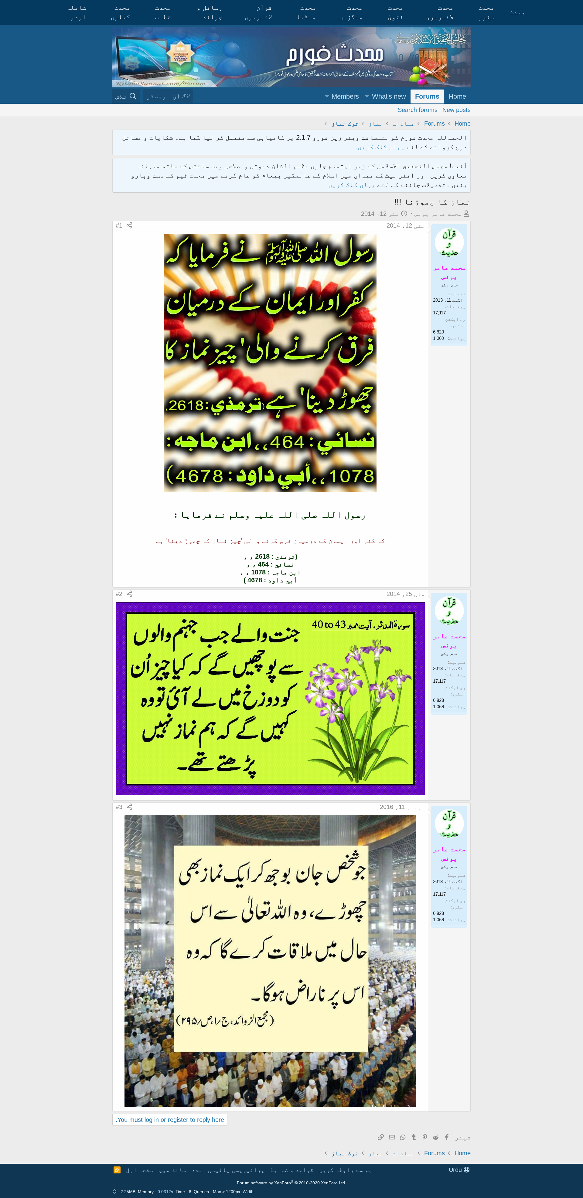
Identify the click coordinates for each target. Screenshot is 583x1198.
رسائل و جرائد (209, 12)
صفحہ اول (139, 1169)
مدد (197, 1169)
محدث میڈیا (306, 12)
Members (345, 96)
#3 (119, 807)
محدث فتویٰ (396, 12)
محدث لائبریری (440, 12)
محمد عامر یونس (438, 213)
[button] (367, 97)
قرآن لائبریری (258, 12)
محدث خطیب (163, 12)
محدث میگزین (351, 12)
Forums (427, 96)
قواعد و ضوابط (292, 1169)
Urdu (456, 1169)
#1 (119, 225)
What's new (389, 96)
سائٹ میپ (172, 1169)
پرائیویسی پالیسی (236, 1169)
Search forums (418, 109)
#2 (119, 594)
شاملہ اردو (76, 12)
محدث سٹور (486, 12)
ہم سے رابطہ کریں (345, 1169)
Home (457, 96)
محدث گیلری (120, 12)
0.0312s (165, 1191)
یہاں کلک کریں (381, 147)
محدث (517, 12)
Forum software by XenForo (291, 1182)
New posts (456, 109)
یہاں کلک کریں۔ (350, 184)
